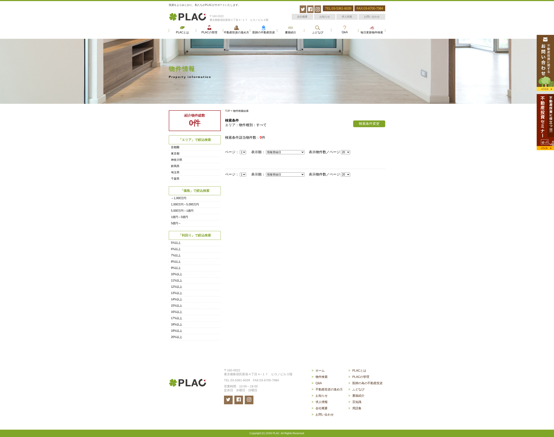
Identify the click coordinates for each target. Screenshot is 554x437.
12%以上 (176, 286)
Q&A (345, 32)
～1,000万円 (178, 198)
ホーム (318, 370)
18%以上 (176, 324)
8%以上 (176, 261)
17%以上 (176, 318)
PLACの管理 (209, 32)
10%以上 (176, 274)
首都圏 (175, 147)
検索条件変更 (369, 123)
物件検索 (320, 377)
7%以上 (176, 255)
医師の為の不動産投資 (365, 383)
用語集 (354, 408)
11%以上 (176, 280)
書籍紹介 (290, 32)
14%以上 (176, 299)
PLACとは (182, 32)
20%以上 (176, 337)
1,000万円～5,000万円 (185, 204)
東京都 (175, 153)
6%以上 (176, 249)
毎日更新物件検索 (372, 32)
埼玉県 (175, 172)
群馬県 (175, 166)
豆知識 (354, 402)
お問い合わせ (372, 16)
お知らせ (324, 16)
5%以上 (176, 242)
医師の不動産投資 (263, 32)
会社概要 (302, 16)
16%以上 (176, 312)
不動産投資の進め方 (236, 32)
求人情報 (347, 16)
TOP (227, 110)
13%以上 (176, 293)
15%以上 (176, 305)
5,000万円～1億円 (182, 210)
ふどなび (317, 32)
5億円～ (176, 223)
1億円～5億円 (179, 217)
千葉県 (175, 178)
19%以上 (176, 330)
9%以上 (176, 268)
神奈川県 (176, 159)
